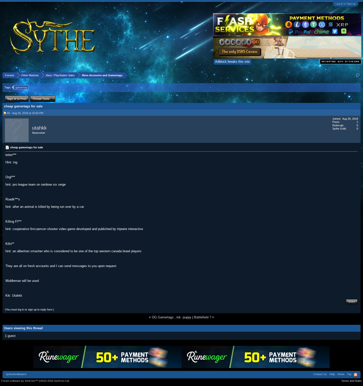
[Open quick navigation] (357, 75)
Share (351, 301)
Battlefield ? (202, 317)
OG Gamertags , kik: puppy (171, 317)
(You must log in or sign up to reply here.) (29, 309)
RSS (355, 374)
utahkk (39, 128)
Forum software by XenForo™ (35, 380)
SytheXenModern (16, 374)
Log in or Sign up (346, 3)
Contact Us (320, 374)
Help (332, 374)
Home (340, 374)
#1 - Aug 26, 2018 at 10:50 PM (25, 113)
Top (349, 374)
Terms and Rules (351, 380)
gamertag (21, 87)
